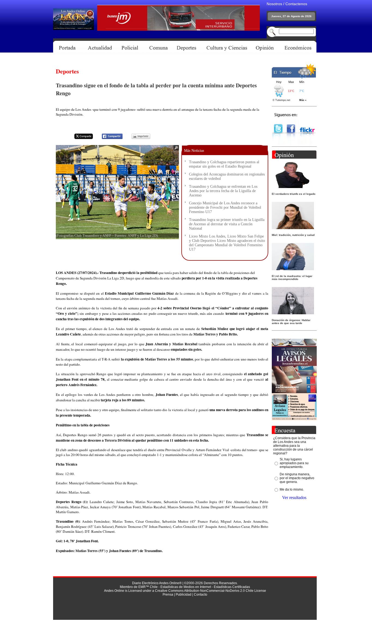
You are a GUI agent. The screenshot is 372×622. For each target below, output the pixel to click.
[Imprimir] (137, 138)
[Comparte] (108, 138)
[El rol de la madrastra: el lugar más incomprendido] (293, 268)
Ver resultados (294, 497)
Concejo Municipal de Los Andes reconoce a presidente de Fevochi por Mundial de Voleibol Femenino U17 (225, 207)
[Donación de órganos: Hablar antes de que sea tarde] (293, 312)
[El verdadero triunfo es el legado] (293, 186)
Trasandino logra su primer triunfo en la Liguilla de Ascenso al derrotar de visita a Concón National (226, 224)
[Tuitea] (80, 138)
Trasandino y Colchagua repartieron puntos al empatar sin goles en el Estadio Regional (224, 164)
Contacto (200, 594)
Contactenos (296, 4)
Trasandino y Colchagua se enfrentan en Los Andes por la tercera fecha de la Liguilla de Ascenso (223, 190)
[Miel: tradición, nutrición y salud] (293, 227)
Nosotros (274, 4)
